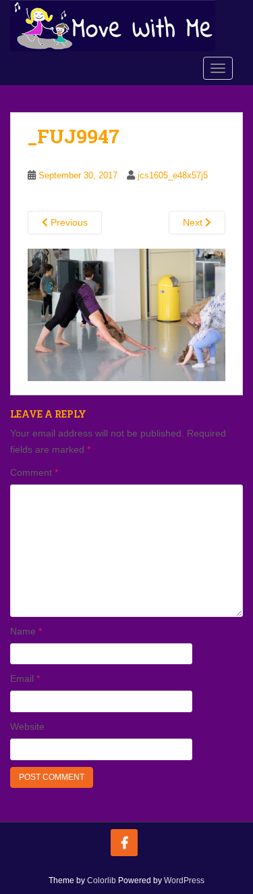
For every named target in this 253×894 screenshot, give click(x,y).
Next (194, 222)
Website (27, 726)
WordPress (184, 880)
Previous (68, 222)
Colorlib (101, 880)
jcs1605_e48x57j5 (173, 175)
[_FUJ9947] (126, 314)
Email (25, 678)
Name (26, 631)
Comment (34, 472)
